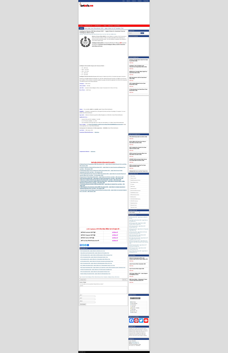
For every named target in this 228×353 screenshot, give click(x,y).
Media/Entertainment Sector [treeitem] (135, 180)
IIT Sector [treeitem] (132, 184)
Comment (81, 285)
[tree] (138, 191)
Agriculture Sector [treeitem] (134, 207)
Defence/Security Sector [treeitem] (135, 194)
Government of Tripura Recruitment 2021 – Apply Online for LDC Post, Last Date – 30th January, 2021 (102, 177)
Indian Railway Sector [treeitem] (134, 182)
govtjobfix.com (84, 248)
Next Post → (125, 279)
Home (124, 0)
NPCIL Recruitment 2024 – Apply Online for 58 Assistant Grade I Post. (94, 257)
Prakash (82, 34)
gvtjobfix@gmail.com (135, 342)
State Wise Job (98, 25)
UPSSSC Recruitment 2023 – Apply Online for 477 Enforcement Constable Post (96, 269)
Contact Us (134, 0)
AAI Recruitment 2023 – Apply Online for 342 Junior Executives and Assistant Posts (96, 261)
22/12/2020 (87, 34)
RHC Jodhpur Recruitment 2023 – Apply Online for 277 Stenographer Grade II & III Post (97, 265)
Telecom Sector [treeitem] (133, 178)
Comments (114, 34)
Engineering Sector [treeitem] (134, 203)
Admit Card (110, 25)
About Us (128, 0)
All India (91, 34)
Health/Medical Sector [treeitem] (134, 192)
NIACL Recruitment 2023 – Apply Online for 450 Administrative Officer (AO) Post (96, 263)
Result (105, 25)
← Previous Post (82, 279)
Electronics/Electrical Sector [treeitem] (135, 190)
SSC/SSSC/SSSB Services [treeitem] (135, 198)
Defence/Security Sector (98, 34)
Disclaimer (139, 0)
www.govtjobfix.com (135, 343)
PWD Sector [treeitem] (133, 186)
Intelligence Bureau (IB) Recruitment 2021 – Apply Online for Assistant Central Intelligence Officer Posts (102, 31)
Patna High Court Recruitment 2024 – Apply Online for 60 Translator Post (94, 252)
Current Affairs (117, 25)
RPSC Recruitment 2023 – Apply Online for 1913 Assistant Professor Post (95, 271)
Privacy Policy (146, 0)
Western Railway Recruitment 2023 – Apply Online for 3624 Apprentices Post (95, 273)
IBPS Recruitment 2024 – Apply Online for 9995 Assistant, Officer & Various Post (96, 255)
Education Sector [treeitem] (134, 205)
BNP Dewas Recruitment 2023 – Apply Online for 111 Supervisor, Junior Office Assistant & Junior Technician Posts (102, 267)
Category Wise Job (88, 25)
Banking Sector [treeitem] (133, 196)
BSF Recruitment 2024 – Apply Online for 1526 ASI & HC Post (92, 250)
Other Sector (108, 34)
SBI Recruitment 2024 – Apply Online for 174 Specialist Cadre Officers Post (95, 259)
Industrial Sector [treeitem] (133, 188)
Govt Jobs (104, 34)
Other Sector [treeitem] (133, 176)
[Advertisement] (114, 16)
